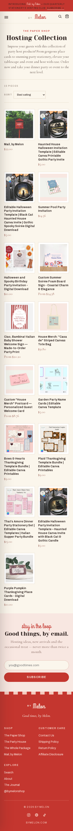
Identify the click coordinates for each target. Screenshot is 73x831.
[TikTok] (44, 815)
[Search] (60, 17)
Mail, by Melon (13, 754)
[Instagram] (29, 815)
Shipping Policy (49, 741)
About (8, 778)
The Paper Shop (14, 735)
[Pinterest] (37, 815)
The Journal (12, 784)
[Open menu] (14, 17)
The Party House (15, 741)
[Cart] (67, 17)
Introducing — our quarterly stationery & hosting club (36, 5)
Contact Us (46, 735)
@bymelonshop (14, 791)
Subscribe (36, 677)
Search (8, 772)
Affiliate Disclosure (51, 754)
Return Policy (47, 748)
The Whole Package (17, 748)
